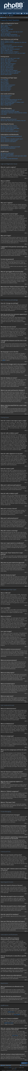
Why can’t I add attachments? (7, 67)
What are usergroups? (5, 98)
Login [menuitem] (25, 14)
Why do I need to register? (6, 25)
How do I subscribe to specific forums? (9, 140)
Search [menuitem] (26, 17)
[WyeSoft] (14, 6)
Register (11, 15)
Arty (15, 1068)
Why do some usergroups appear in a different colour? (12, 102)
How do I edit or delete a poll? (7, 65)
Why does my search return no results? (9, 127)
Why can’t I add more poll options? (8, 63)
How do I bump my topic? (6, 74)
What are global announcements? (8, 85)
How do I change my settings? (7, 41)
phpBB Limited (11, 1011)
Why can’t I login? (4, 30)
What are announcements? (6, 86)
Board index (8, 1065)
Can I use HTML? (4, 81)
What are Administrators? (6, 95)
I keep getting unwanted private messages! (10, 111)
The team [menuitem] (23, 1065)
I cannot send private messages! (8, 110)
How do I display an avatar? (7, 50)
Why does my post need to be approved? (9, 73)
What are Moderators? (5, 96)
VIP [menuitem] (14, 13)
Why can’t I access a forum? (7, 66)
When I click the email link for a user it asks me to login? (13, 53)
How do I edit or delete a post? (7, 59)
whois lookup (15, 1035)
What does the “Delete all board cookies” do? (10, 35)
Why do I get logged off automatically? (9, 34)
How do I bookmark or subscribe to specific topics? (12, 138)
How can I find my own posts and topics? (10, 131)
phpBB (3, 360)
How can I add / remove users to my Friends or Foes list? (13, 120)
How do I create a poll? (6, 62)
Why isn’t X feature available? (7, 154)
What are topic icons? (5, 90)
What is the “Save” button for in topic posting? (11, 71)
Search (2, 15)
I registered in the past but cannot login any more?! (12, 31)
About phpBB (17, 1014)
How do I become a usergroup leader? (9, 100)
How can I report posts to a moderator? (9, 70)
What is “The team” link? (6, 104)
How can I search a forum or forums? (9, 125)
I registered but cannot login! (7, 29)
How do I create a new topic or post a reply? (10, 58)
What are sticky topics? (6, 87)
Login (7, 15)
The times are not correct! (6, 45)
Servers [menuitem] (9, 13)
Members (22, 14)
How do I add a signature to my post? (9, 61)
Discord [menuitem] (18, 13)
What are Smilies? (5, 82)
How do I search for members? (7, 129)
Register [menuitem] (27, 14)
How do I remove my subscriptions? (8, 141)
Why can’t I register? (5, 27)
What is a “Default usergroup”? (7, 103)
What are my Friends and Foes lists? (9, 119)
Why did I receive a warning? (7, 69)
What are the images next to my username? (10, 49)
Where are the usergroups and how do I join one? (11, 99)
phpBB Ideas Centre (8, 1022)
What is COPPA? (4, 26)
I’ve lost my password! (5, 33)
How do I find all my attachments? (8, 148)
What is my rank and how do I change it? (9, 51)
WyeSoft (4, 13)
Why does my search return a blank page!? (10, 128)
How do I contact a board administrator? (9, 158)
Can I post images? (5, 83)
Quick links (1, 14)
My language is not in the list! (7, 47)
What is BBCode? (4, 79)
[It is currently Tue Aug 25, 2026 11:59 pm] (25, 17)
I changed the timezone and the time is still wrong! (11, 46)
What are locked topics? (6, 89)
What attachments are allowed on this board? (10, 146)
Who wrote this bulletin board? (7, 153)
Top (26, 178)
